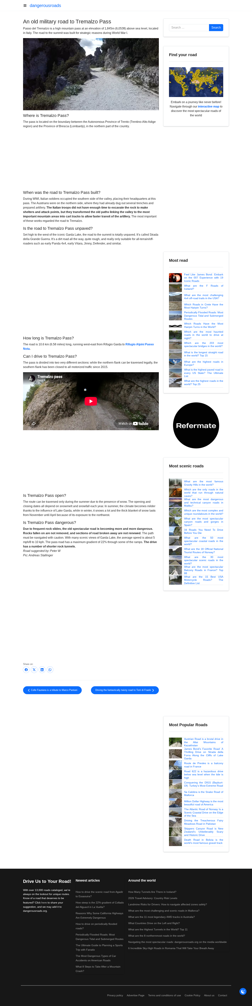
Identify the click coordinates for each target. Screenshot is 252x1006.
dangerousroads (45, 5)
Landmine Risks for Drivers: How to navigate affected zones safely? (167, 904)
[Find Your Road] (196, 81)
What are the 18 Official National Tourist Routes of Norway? (203, 550)
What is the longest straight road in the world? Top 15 (203, 354)
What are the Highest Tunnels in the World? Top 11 (158, 929)
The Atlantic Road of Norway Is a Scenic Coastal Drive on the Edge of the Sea (203, 812)
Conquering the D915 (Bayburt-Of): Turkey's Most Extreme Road (203, 784)
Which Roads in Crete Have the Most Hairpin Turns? (203, 306)
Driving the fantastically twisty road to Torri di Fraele (123, 690)
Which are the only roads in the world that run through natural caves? (203, 492)
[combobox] (189, 27)
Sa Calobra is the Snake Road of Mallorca (203, 793)
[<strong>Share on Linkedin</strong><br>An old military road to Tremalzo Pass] (42, 670)
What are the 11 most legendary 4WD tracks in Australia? (161, 916)
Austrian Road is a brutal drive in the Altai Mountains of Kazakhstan (203, 742)
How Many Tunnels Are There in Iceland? (152, 891)
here (44, 902)
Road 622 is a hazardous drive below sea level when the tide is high (203, 774)
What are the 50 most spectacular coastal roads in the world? (203, 541)
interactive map (208, 106)
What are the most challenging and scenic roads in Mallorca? (163, 910)
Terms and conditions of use (164, 995)
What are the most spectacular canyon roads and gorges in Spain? (203, 521)
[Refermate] (196, 425)
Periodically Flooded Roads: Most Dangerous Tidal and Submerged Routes (203, 315)
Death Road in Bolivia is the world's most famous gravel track (203, 841)
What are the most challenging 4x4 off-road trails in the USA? (203, 297)
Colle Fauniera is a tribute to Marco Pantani (53, 690)
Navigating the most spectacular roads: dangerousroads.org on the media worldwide (177, 941)
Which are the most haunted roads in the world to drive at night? (203, 335)
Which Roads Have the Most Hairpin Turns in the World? (203, 325)
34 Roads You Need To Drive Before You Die (203, 531)
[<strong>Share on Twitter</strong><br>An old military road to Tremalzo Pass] (34, 670)
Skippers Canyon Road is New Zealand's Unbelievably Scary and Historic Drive (203, 831)
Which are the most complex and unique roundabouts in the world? (203, 512)
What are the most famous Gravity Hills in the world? (203, 483)
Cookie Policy (192, 995)
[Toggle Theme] (242, 991)
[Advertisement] (91, 158)
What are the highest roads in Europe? (203, 363)
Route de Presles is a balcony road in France (203, 765)
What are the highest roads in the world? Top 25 (203, 382)
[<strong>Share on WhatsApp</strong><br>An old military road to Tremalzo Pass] (50, 670)
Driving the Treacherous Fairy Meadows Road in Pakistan (203, 822)
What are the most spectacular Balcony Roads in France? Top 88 (203, 570)
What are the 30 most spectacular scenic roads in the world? (203, 560)
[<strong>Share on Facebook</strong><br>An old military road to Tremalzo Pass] (26, 670)
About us (209, 995)
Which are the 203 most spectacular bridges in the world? (203, 344)
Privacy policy (115, 995)
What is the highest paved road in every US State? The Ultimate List (203, 373)
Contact (222, 995)
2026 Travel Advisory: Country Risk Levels (152, 898)
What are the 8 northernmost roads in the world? (156, 935)
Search (216, 27)
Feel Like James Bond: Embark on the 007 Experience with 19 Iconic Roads (203, 277)
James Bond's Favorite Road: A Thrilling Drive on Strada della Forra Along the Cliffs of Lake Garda (203, 753)
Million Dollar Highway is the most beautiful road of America (203, 803)
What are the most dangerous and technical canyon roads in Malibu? (203, 502)
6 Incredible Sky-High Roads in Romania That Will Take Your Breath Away (171, 948)
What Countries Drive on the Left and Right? (154, 923)
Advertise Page (135, 995)
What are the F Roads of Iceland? (203, 287)
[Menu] (26, 5)
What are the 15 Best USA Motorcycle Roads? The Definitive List (203, 580)
